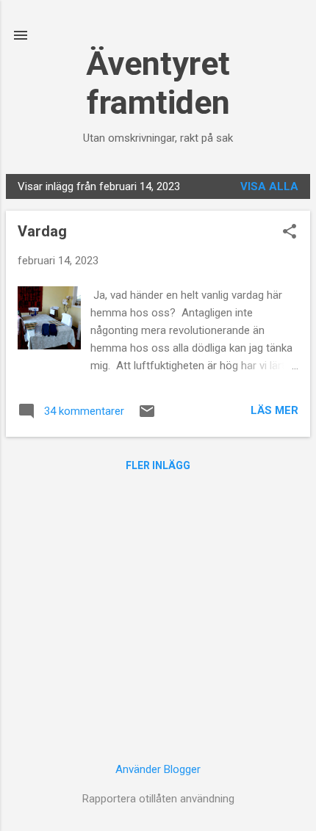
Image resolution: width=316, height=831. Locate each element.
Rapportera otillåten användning (158, 798)
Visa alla (269, 186)
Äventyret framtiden (158, 83)
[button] (289, 232)
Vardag (42, 231)
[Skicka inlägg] (147, 416)
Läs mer (274, 410)
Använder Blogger (158, 769)
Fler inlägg (158, 465)
